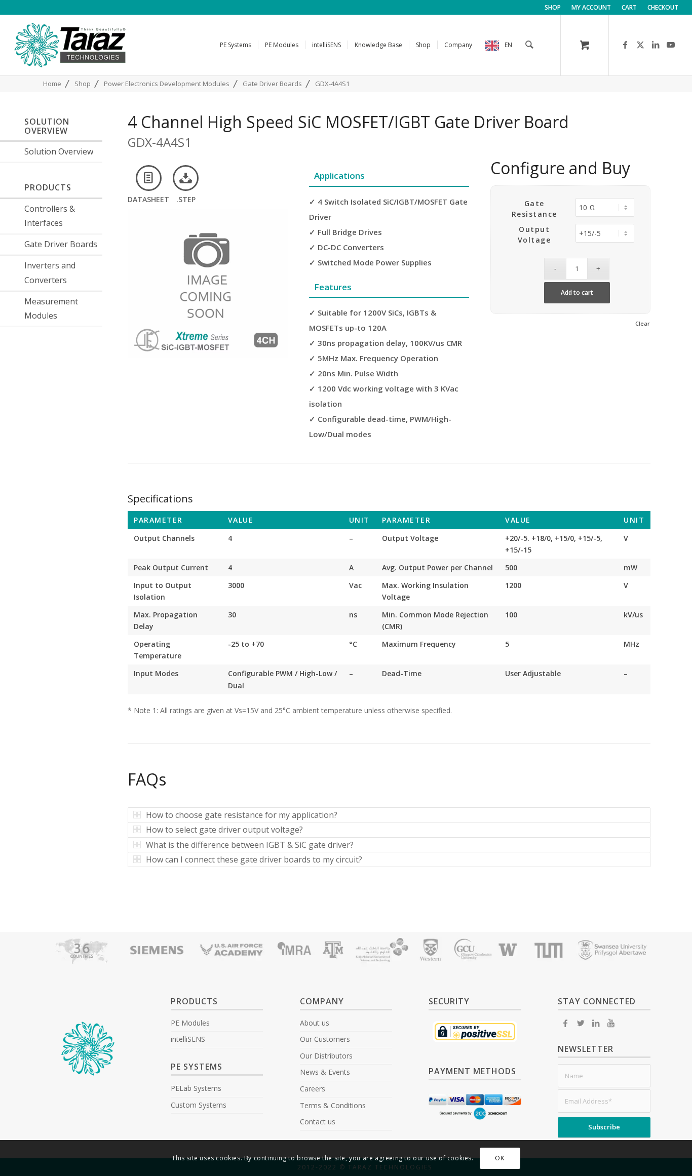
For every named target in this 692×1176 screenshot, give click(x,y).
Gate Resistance (534, 209)
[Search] (529, 45)
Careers (312, 1088)
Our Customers (325, 1039)
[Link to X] (640, 44)
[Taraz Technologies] (70, 45)
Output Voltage (534, 234)
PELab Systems (196, 1088)
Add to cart (577, 292)
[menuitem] (553, 7)
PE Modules (190, 1023)
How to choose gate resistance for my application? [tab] (241, 814)
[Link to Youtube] (670, 44)
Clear (642, 323)
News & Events (325, 1072)
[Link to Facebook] (625, 44)
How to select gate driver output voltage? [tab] (224, 829)
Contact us (317, 1121)
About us (314, 1023)
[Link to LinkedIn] (655, 44)
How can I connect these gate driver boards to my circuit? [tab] (254, 859)
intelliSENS (188, 1039)
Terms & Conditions (333, 1105)
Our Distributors (326, 1056)
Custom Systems (198, 1105)
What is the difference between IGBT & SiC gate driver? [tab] (250, 844)
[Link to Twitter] (580, 1023)
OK (499, 1158)
